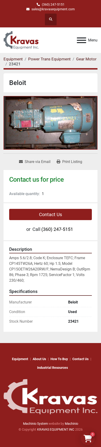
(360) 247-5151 (53, 4)
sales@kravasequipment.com (53, 9)
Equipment (20, 359)
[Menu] (81, 40)
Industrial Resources (52, 367)
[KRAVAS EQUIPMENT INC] (50, 396)
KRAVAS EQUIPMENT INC (55, 429)
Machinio (71, 423)
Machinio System (35, 423)
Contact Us (50, 214)
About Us (39, 359)
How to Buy (59, 359)
